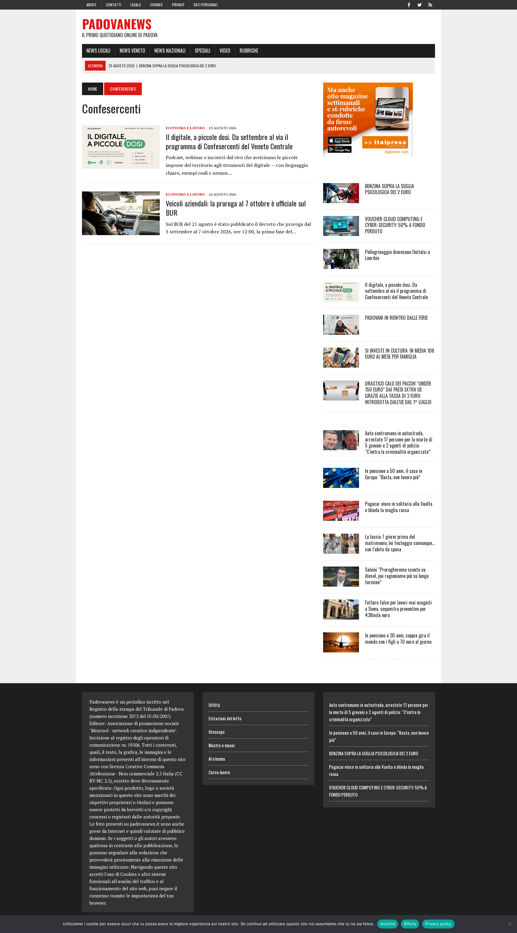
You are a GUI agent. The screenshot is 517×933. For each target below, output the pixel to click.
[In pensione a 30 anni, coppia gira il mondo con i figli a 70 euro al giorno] (341, 648)
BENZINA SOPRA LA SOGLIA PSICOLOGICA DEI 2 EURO (389, 189)
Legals (135, 4)
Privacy (178, 4)
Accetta (387, 923)
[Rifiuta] (510, 924)
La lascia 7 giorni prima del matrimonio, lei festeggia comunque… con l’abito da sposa (400, 543)
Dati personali (206, 4)
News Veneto (132, 50)
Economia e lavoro (185, 128)
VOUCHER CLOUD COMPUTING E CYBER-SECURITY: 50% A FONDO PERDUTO (395, 225)
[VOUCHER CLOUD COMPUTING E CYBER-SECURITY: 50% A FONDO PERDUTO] (341, 232)
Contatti (113, 4)
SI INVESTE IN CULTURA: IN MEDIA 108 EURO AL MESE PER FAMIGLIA (399, 353)
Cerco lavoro (219, 772)
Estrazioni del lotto (225, 718)
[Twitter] (419, 4)
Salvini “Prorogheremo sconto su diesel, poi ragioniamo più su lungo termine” (396, 576)
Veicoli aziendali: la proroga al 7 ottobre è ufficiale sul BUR (236, 208)
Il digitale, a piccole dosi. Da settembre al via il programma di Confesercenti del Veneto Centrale (229, 141)
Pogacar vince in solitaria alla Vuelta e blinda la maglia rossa (398, 507)
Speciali (202, 50)
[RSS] (430, 4)
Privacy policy (438, 923)
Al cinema (217, 758)
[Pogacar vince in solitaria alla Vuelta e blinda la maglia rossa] (341, 516)
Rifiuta (410, 923)
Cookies (156, 4)
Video (225, 50)
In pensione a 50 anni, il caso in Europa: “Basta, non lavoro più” (393, 474)
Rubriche (249, 50)
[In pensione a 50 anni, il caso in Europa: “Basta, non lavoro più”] (341, 483)
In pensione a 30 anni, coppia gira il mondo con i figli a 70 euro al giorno (398, 638)
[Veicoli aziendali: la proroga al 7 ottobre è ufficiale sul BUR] (121, 231)
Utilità (214, 704)
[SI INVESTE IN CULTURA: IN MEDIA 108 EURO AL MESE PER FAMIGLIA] (341, 363)
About (91, 4)
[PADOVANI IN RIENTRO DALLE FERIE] (341, 330)
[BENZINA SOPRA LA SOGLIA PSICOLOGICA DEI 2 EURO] (341, 199)
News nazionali (169, 50)
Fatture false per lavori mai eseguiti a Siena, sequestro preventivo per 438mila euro (398, 609)
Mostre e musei (222, 745)
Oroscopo (217, 731)
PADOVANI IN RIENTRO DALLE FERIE (396, 317)
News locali (98, 50)
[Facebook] (408, 4)
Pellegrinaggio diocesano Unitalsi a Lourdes (397, 255)
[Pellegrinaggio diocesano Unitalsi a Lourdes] (341, 264)
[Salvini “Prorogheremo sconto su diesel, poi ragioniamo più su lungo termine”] (341, 582)
